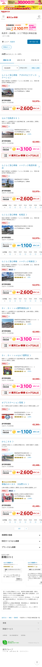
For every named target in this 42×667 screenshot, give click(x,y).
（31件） (29, 371)
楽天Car (4, 617)
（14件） (29, 457)
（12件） (29, 417)
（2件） (29, 277)
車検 (10, 617)
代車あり (5, 47)
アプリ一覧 (5, 651)
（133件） (30, 498)
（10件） (29, 324)
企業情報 (5, 635)
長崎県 (16, 617)
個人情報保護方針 (14, 635)
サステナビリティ (24, 651)
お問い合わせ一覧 (14, 651)
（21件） (29, 134)
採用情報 (23, 635)
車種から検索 (35, 68)
